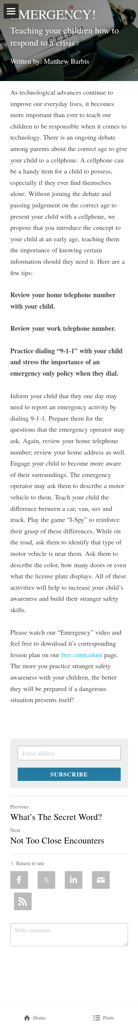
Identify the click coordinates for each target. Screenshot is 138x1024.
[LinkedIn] (73, 880)
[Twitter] (46, 880)
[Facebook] (19, 880)
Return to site (30, 863)
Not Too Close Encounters (57, 840)
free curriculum (82, 654)
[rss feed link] (23, 901)
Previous (19, 806)
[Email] (101, 880)
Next (15, 830)
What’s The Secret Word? (56, 816)
